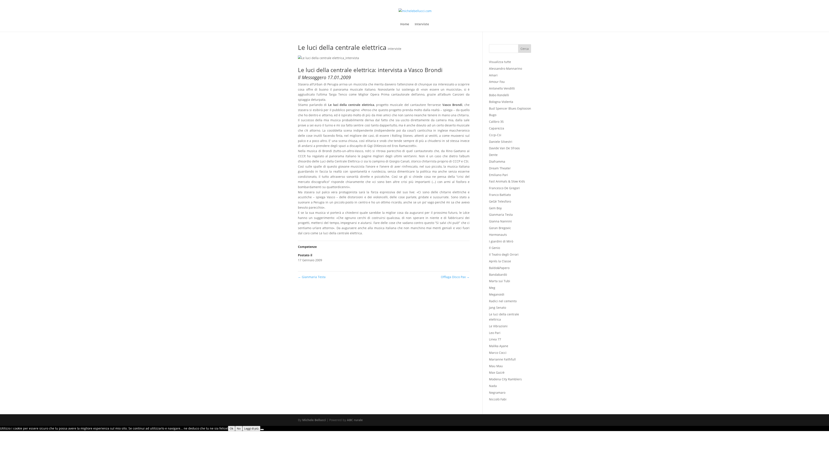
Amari (493, 75)
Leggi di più (251, 428)
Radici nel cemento (503, 301)
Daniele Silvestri (500, 142)
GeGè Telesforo (500, 201)
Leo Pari (494, 333)
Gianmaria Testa (312, 277)
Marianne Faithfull (502, 359)
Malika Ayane (498, 346)
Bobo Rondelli (499, 95)
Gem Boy (495, 208)
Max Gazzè (497, 372)
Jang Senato (497, 307)
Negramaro (497, 392)
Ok (231, 428)
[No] (262, 429)
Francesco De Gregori (504, 188)
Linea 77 (495, 339)
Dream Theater (500, 168)
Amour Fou (497, 82)
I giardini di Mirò (501, 241)
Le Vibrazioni (498, 326)
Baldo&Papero (499, 268)
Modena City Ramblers (505, 379)
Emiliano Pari (498, 175)
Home (404, 24)
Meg (492, 288)
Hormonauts (498, 235)
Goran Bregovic (500, 228)
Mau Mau (496, 366)
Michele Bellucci (314, 420)
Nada (493, 386)
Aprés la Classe (500, 261)
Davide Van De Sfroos (504, 148)
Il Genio (494, 248)
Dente (493, 155)
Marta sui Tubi (499, 281)
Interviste (422, 24)
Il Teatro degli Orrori (504, 254)
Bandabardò (498, 274)
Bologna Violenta (501, 102)
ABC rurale (355, 420)
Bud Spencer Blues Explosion (510, 108)
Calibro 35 (496, 122)
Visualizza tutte (500, 62)
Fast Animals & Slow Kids (507, 181)
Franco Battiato (500, 195)
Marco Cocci (497, 353)
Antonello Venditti (502, 88)
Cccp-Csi (495, 135)
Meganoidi (496, 294)
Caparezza (496, 128)
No (239, 428)
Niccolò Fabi (497, 399)
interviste (394, 49)
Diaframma (497, 161)
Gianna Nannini (500, 221)
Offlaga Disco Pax (455, 277)
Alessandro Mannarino (505, 68)
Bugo (492, 115)
